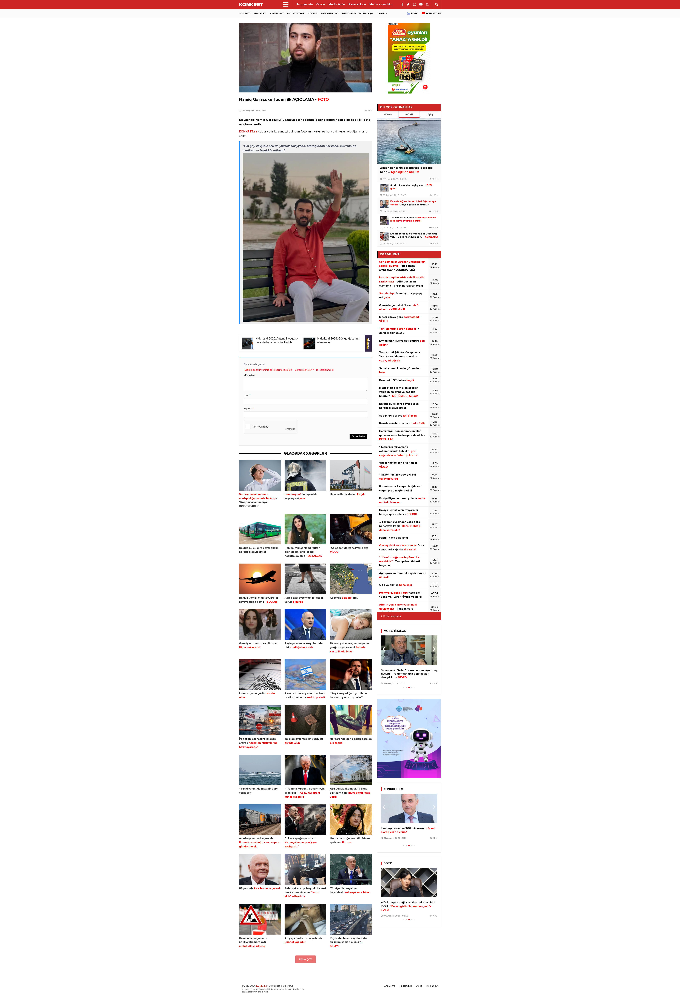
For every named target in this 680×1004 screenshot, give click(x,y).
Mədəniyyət (330, 13)
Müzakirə (249, 375)
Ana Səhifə (389, 986)
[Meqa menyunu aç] (286, 4)
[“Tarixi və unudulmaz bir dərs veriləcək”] (260, 770)
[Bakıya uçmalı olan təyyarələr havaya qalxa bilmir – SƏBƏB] (260, 579)
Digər (381, 13)
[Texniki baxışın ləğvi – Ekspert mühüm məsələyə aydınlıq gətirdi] (384, 220)
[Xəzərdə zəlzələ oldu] (351, 579)
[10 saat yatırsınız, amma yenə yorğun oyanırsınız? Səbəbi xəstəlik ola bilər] (351, 624)
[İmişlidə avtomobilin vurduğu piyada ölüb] (306, 720)
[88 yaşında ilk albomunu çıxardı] (260, 869)
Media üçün (336, 4)
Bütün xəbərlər (392, 616)
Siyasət (244, 13)
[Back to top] (670, 994)
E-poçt (247, 408)
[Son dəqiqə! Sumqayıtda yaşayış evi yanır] (306, 475)
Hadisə (313, 13)
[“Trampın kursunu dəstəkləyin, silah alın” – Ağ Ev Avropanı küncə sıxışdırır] (306, 770)
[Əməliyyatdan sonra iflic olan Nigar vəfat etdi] (260, 624)
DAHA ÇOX (305, 959)
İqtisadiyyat (295, 13)
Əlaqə (320, 4)
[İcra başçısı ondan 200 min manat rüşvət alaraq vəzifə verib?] (409, 808)
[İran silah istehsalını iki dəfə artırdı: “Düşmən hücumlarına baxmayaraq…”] (260, 720)
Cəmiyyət (277, 13)
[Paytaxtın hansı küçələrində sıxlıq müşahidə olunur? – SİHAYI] (351, 919)
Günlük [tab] (388, 114)
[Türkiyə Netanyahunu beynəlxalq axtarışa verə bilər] (351, 869)
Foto (414, 13)
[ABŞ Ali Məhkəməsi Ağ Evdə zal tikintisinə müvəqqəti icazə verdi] (351, 770)
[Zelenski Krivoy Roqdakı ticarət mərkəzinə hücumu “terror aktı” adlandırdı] (306, 869)
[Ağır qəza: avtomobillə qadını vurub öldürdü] (306, 579)
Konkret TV (433, 13)
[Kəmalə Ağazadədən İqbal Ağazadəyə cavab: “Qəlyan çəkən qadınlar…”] (384, 204)
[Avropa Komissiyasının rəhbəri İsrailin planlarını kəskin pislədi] (306, 674)
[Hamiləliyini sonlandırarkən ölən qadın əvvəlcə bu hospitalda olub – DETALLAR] (306, 529)
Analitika (260, 13)
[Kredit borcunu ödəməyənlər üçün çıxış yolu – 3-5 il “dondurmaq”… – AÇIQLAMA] (384, 236)
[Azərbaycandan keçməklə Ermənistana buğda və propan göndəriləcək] (260, 819)
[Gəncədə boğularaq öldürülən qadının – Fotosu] (351, 819)
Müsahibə (349, 13)
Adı (246, 395)
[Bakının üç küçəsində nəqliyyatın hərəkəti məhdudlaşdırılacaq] (260, 919)
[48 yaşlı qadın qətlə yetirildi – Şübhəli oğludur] (306, 919)
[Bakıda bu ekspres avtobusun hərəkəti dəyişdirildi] (260, 529)
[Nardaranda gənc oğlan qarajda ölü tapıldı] (351, 720)
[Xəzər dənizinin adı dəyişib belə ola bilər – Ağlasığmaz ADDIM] (409, 141)
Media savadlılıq (380, 4)
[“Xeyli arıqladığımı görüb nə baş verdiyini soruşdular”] (351, 674)
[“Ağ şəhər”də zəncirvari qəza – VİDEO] (351, 529)
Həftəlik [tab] (408, 114)
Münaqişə (366, 13)
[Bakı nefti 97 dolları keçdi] (351, 475)
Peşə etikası (357, 4)
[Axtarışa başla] (436, 4)
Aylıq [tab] (430, 114)
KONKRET (261, 986)
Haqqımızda (304, 4)
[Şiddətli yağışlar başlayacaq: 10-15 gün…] (384, 188)
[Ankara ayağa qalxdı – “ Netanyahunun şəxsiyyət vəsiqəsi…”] (306, 819)
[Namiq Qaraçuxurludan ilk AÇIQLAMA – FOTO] (305, 57)
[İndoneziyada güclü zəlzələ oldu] (260, 674)
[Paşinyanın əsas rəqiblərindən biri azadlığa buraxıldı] (306, 624)
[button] (433, 649)
